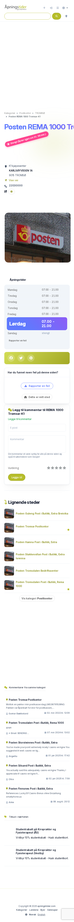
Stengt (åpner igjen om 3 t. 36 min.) (28, 139)
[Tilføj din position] (66, 16)
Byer (42, 910)
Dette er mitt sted (39, 397)
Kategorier (21, 910)
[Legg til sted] (44, 7)
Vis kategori (37, 598)
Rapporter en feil (17, 340)
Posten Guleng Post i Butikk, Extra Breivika (42, 513)
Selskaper (52, 910)
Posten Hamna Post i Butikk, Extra (36, 542)
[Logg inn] (51, 7)
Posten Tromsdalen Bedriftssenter (37, 570)
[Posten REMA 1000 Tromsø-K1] (38, 237)
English (41, 914)
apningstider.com (46, 906)
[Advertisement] (37, 63)
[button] (65, 7)
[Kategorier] (58, 7)
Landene (33, 910)
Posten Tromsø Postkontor (32, 526)
